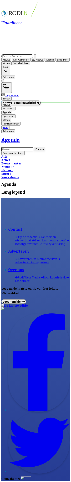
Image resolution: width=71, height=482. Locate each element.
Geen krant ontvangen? (50, 240)
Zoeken (39, 149)
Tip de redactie (28, 237)
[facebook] (39, 410)
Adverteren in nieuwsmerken (38, 259)
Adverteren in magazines (32, 262)
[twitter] (39, 472)
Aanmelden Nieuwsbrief (20, 102)
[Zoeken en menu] (6, 87)
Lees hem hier (12, 301)
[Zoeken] (35, 56)
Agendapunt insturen (13, 153)
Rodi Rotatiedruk (55, 277)
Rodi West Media (29, 277)
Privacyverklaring (53, 244)
